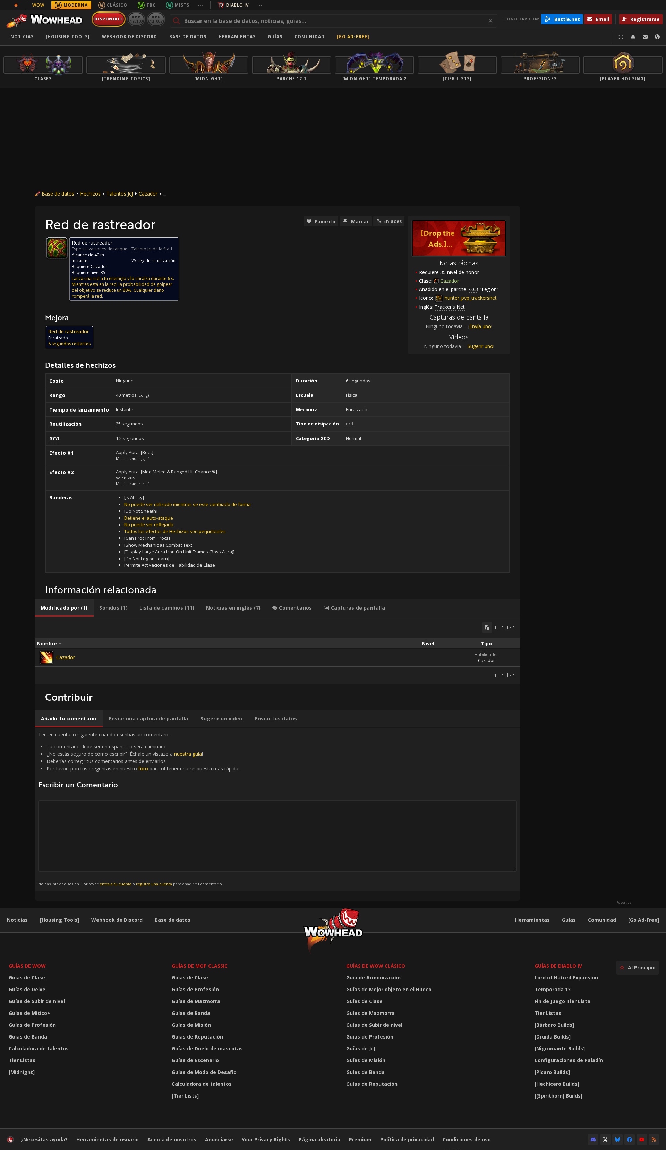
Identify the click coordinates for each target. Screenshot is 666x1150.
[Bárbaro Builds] (554, 1024)
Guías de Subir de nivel (37, 1001)
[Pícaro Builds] (552, 1072)
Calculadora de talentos (39, 1048)
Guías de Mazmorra (196, 1001)
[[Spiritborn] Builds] (558, 1095)
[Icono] (57, 248)
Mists (182, 5)
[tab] (64, 608)
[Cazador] (46, 657)
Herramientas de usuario (107, 1139)
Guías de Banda (28, 1036)
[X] (605, 1139)
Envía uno (480, 326)
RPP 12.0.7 (156, 19)
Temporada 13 (553, 989)
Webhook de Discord (129, 37)
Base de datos (187, 37)
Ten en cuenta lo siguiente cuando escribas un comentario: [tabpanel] (138, 808)
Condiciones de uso (467, 1139)
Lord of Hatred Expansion (566, 977)
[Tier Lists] (185, 1095)
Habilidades (486, 654)
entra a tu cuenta (115, 883)
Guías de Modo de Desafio (204, 1072)
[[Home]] (46, 19)
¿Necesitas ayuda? (44, 1139)
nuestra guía (188, 754)
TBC (151, 5)
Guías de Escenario (195, 1060)
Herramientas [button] (237, 37)
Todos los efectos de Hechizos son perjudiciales (175, 531)
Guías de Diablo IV (558, 965)
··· (200, 5)
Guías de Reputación (197, 1036)
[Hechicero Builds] (557, 1084)
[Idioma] (657, 37)
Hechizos (90, 193)
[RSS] (654, 1139)
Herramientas (532, 920)
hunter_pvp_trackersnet (470, 298)
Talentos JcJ (119, 193)
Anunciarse (219, 1139)
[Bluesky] (617, 1139)
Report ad (624, 902)
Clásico (117, 5)
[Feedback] (645, 37)
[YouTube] (642, 1139)
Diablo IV (237, 5)
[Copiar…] (487, 627)
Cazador (148, 193)
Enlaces (392, 221)
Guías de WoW (27, 965)
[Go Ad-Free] (353, 37)
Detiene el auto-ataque (148, 518)
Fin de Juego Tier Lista (562, 1001)
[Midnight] (22, 1072)
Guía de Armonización (373, 977)
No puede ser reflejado (148, 524)
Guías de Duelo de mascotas (207, 1048)
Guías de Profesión (32, 1024)
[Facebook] (629, 1139)
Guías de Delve (27, 989)
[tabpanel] (277, 650)
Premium (360, 1139)
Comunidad (309, 37)
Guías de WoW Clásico (375, 965)
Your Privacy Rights (266, 1139)
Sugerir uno (480, 346)
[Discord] (593, 1139)
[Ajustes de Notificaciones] (633, 37)
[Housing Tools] (59, 920)
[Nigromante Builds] (560, 1048)
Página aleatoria (319, 1139)
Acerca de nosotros (171, 1139)
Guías (275, 37)
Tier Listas (22, 1060)
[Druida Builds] (553, 1036)
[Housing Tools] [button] (68, 37)
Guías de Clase (27, 977)
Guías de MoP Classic (200, 965)
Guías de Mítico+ (29, 1013)
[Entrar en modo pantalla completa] (621, 37)
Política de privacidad (407, 1139)
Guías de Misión (191, 1024)
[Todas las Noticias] (16, 5)
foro (143, 768)
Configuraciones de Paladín (569, 1060)
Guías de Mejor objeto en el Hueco (389, 989)
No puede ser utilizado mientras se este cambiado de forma (187, 504)
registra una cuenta (154, 883)
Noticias (22, 37)
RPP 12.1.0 (136, 19)
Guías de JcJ (360, 1048)
